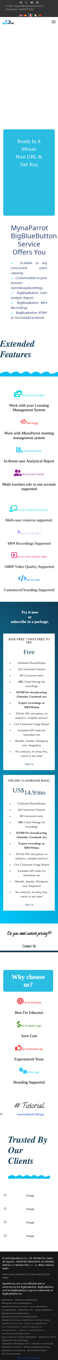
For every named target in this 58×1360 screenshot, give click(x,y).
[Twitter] (26, 2)
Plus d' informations (29, 1358)
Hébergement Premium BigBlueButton (17, 1303)
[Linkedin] (37, 2)
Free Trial (10, 87)
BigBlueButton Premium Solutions (15, 1306)
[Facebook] (21, 2)
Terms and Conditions (14, 1274)
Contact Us (29, 946)
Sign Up (29, 764)
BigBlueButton (7, 1300)
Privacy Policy (36, 1274)
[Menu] (54, 22)
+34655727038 (26, 9)
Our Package (28, 87)
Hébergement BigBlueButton (26, 1300)
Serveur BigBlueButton (38, 1306)
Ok (4, 1353)
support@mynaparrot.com (28, 5)
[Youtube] (32, 2)
